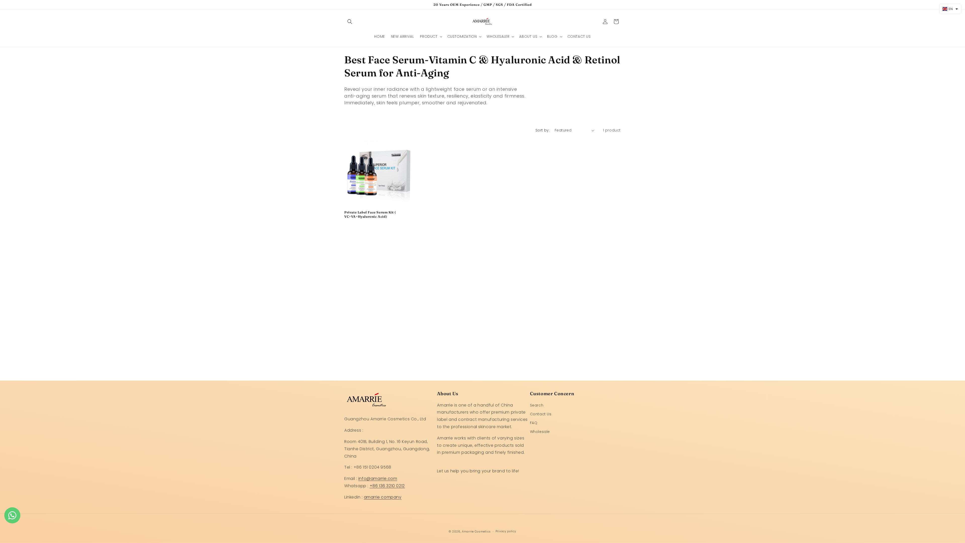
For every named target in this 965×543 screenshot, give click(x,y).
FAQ (534, 422)
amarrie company (383, 497)
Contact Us (541, 414)
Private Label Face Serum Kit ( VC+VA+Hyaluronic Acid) (370, 214)
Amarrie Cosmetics (476, 531)
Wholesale (540, 431)
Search (537, 405)
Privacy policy (506, 531)
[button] (349, 21)
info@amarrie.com (377, 478)
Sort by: (543, 130)
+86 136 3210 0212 (387, 486)
